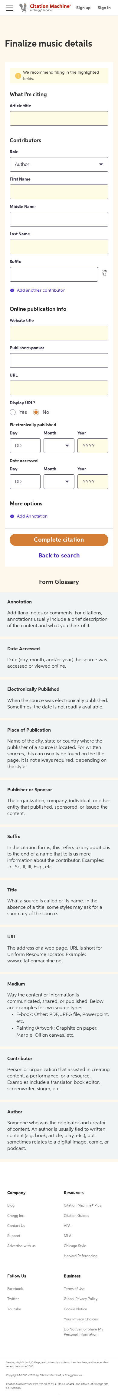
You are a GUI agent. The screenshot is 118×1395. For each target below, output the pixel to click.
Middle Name (23, 207)
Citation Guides (76, 1216)
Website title (22, 320)
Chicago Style (75, 1246)
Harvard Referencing (80, 1256)
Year (81, 433)
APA (67, 1226)
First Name (20, 179)
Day (14, 433)
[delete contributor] (104, 272)
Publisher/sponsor (27, 348)
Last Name (20, 234)
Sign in (104, 8)
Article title (20, 106)
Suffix (15, 262)
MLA (67, 1236)
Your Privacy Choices (81, 1319)
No (46, 412)
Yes (23, 412)
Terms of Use (74, 1289)
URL (14, 375)
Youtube (14, 1309)
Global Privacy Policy (80, 1299)
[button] (59, 164)
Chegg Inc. (16, 1216)
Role (14, 152)
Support (13, 1236)
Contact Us (16, 1226)
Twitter (13, 1299)
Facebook (15, 1289)
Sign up (83, 8)
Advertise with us (21, 1246)
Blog (11, 1205)
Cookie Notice (75, 1309)
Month (50, 433)
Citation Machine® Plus (82, 1205)
